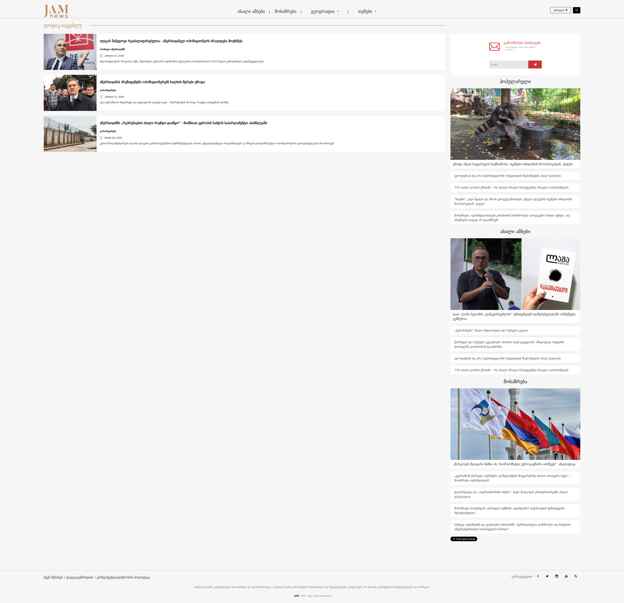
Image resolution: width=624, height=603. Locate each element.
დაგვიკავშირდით (79, 577)
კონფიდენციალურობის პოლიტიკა (123, 577)
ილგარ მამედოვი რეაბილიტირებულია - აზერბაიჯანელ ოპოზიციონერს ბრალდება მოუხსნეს (171, 41)
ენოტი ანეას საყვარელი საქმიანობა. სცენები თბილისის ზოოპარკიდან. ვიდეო (513, 164)
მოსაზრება (285, 11)
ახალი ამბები (251, 11)
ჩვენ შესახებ (53, 577)
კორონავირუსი (108, 90)
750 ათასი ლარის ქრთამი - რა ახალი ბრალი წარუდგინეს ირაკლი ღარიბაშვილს (511, 187)
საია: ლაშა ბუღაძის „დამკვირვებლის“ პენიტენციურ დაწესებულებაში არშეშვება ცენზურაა (514, 316)
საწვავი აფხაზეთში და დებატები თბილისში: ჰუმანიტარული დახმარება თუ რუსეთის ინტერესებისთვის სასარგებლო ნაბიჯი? (512, 527)
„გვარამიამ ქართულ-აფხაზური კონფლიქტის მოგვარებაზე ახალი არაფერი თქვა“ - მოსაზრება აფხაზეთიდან (512, 478)
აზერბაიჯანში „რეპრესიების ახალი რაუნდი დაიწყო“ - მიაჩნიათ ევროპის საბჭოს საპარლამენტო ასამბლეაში (183, 123)
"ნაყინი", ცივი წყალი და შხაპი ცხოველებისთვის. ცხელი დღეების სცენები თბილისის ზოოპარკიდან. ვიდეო (513, 201)
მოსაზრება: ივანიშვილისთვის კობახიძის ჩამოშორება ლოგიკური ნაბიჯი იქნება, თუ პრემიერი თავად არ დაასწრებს (512, 217)
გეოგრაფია (322, 11)
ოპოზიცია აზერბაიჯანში (112, 49)
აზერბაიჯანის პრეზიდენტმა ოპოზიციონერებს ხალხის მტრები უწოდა (152, 82)
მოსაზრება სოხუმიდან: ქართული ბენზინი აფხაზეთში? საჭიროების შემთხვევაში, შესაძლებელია (509, 510)
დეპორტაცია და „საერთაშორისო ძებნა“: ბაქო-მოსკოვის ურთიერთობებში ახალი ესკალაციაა (511, 494)
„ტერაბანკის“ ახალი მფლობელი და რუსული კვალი (491, 330)
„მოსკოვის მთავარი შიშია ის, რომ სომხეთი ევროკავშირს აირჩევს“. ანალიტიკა (514, 464)
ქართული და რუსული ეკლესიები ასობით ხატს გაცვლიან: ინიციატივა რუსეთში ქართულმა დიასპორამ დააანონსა (509, 344)
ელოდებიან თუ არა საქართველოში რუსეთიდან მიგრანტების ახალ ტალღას (507, 175)
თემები (365, 11)
